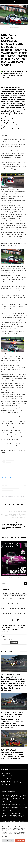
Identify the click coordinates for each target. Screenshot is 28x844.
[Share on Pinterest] (17, 504)
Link (9, 784)
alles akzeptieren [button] (20, 840)
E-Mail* (4, 636)
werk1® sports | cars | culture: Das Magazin (14, 611)
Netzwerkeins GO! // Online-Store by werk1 (14, 606)
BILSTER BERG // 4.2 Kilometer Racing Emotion (14, 595)
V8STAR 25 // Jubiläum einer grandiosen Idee (14, 608)
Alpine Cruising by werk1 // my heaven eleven (14, 593)
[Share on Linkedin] (22, 504)
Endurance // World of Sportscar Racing (14, 600)
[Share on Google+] (13, 504)
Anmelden (14, 642)
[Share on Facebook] (5, 504)
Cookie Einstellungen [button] (8, 840)
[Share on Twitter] (9, 504)
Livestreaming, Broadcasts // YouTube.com (14, 603)
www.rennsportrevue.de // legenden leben (14, 613)
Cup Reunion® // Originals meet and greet (13, 598)
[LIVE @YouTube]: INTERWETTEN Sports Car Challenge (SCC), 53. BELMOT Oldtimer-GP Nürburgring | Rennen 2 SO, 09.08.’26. (13, 754)
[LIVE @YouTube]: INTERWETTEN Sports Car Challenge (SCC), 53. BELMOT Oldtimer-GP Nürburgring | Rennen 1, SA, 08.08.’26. (14, 821)
